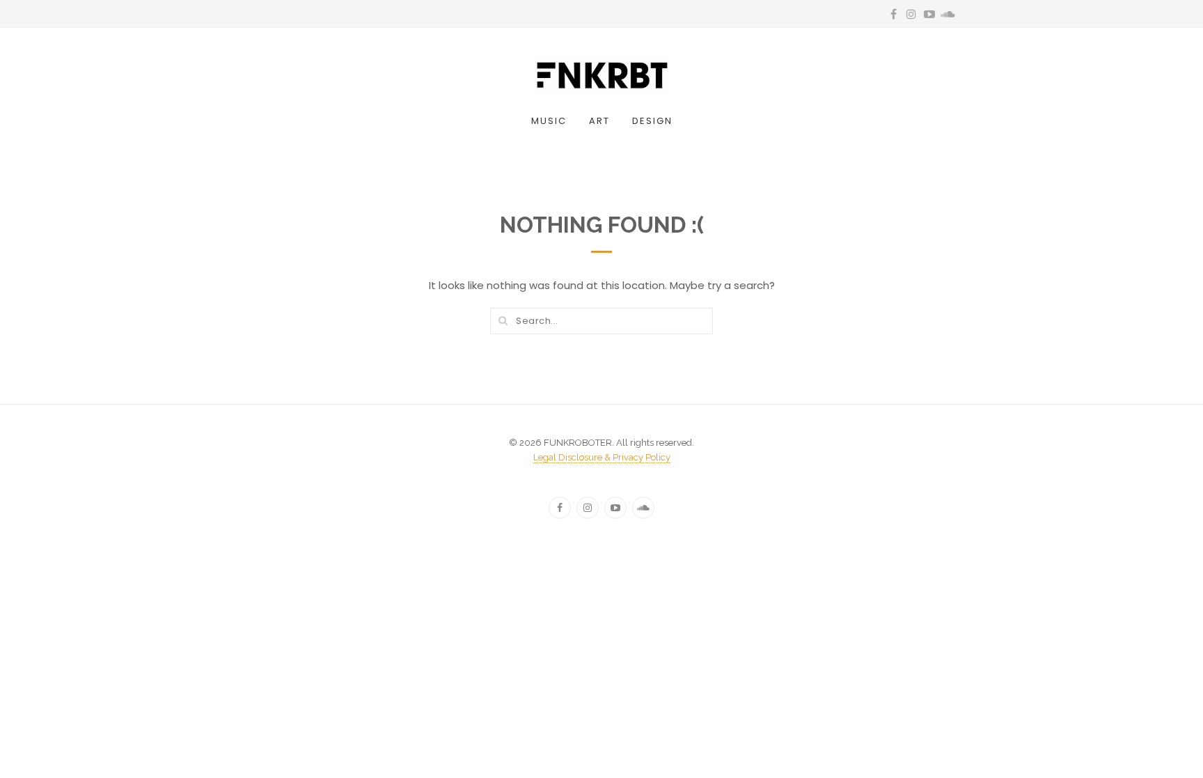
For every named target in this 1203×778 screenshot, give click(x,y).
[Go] (502, 320)
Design (652, 120)
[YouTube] (615, 508)
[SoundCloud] (643, 508)
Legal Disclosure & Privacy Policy (601, 457)
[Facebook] (560, 508)
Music (549, 120)
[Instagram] (587, 508)
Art (599, 120)
